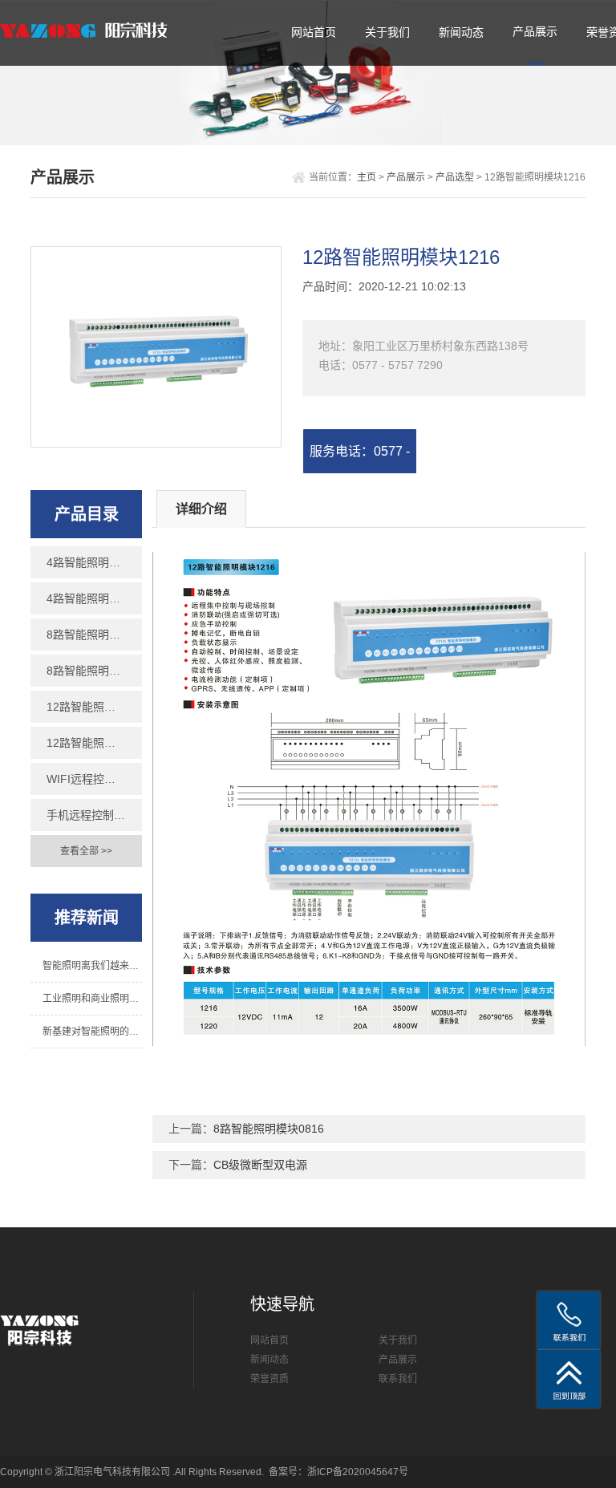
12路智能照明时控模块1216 (94, 742)
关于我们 (387, 32)
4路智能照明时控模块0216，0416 (94, 598)
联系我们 (398, 1379)
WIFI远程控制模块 (92, 778)
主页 (366, 177)
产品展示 (535, 31)
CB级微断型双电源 (260, 1164)
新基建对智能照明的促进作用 (92, 1031)
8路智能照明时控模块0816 (94, 670)
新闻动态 (461, 32)
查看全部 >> (86, 851)
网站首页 (313, 32)
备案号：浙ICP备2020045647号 (338, 1472)
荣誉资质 (269, 1379)
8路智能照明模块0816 (94, 634)
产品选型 (455, 177)
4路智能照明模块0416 (94, 562)
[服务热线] (568, 1320)
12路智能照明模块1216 (94, 706)
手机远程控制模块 (91, 815)
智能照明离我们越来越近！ (92, 965)
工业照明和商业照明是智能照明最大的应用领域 (92, 998)
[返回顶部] (568, 1379)
